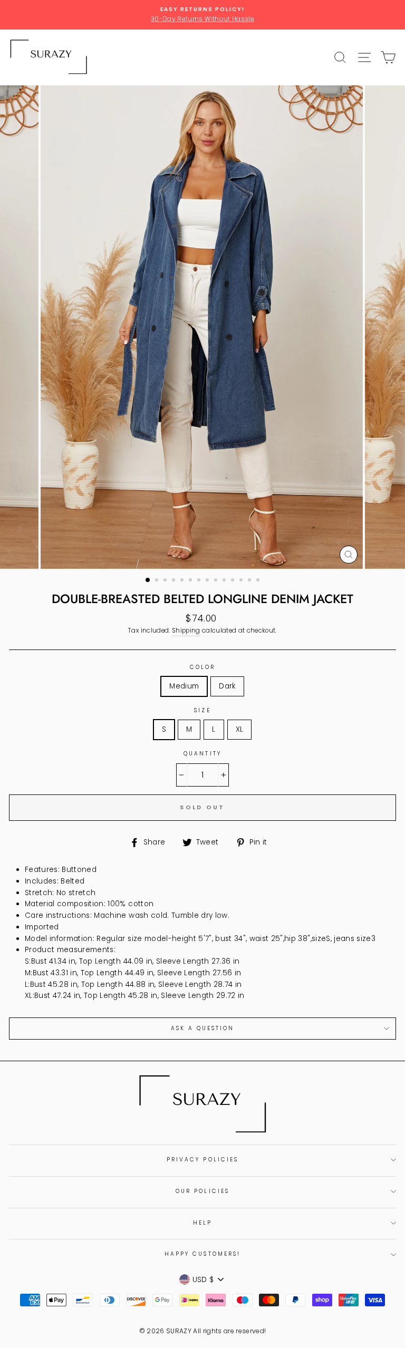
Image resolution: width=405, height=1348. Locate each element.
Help (202, 1223)
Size (202, 710)
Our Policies (202, 1191)
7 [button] (199, 581)
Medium (184, 686)
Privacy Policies (202, 1159)
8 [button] (208, 581)
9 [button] (216, 581)
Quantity (202, 754)
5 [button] (183, 581)
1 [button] (148, 580)
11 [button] (233, 581)
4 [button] (174, 581)
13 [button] (250, 581)
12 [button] (242, 581)
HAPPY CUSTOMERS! (202, 1254)
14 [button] (259, 581)
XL (240, 729)
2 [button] (157, 581)
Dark (227, 686)
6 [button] (191, 581)
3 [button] (166, 581)
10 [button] (225, 581)
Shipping (186, 630)
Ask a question (203, 1028)
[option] (202, 14)
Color (202, 667)
